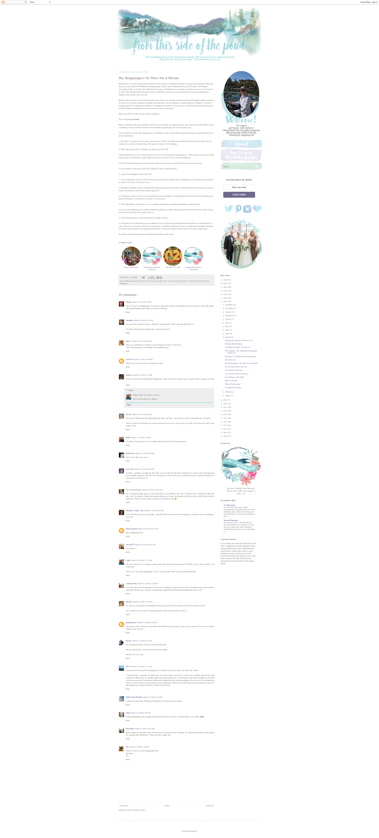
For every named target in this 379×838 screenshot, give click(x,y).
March (227, 337)
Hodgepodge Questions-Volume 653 (152, 268)
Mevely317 (130, 544)
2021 (225, 298)
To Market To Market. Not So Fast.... (238, 347)
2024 (225, 287)
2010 (225, 432)
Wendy (128, 302)
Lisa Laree (130, 469)
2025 (225, 283)
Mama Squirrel (131, 528)
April (227, 333)
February (228, 391)
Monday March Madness (234, 344)
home (165, 281)
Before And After (231, 380)
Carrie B (129, 359)
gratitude (160, 281)
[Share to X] (155, 277)
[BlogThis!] (152, 277)
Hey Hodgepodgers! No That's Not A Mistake (241, 363)
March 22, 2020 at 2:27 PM (152, 697)
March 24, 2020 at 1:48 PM (139, 747)
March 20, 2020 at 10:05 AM (145, 544)
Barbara (129, 601)
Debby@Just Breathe (134, 697)
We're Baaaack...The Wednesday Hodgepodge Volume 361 (241, 351)
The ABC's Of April (173, 267)
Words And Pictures (131, 267)
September (229, 315)
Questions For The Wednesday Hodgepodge (240, 356)
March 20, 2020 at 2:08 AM (154, 510)
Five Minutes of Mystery (234, 370)
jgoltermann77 (131, 622)
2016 (225, 410)
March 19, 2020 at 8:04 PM (142, 414)
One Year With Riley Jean (233, 507)
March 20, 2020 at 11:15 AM (149, 395)
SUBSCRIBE (239, 194)
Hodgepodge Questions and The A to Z (239, 340)
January (228, 395)
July (227, 322)
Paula (128, 713)
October (228, 312)
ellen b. (128, 341)
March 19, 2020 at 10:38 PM (152, 490)
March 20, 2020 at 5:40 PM (142, 601)
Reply (128, 312)
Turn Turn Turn (230, 360)
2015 (225, 414)
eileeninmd (130, 728)
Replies (131, 390)
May (227, 330)
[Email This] (149, 277)
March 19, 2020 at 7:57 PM (142, 375)
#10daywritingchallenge (132, 281)
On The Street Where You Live (236, 366)
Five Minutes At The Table (234, 377)
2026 (225, 280)
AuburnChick (131, 583)
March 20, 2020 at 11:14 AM (141, 560)
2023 (225, 290)
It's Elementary (229, 505)
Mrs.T (128, 666)
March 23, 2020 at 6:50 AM (141, 713)
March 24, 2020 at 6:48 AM (145, 728)
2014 (225, 418)
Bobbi (128, 437)
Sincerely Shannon (231, 520)
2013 (225, 421)
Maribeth (129, 320)
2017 (225, 407)
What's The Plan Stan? (233, 384)
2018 (225, 403)
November (229, 308)
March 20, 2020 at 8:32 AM (148, 528)
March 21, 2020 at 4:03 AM (142, 640)
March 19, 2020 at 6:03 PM (141, 341)
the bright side (183, 281)
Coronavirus (152, 281)
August (228, 319)
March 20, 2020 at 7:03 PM (147, 622)
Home (167, 805)
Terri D (128, 414)
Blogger (193, 831)
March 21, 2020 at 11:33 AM (141, 666)
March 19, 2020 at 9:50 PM (144, 469)
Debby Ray (130, 453)
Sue (127, 747)
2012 (225, 425)
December (229, 304)
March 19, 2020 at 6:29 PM (143, 359)
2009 (225, 436)
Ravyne (129, 640)
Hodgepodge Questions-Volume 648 (193, 268)
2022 (225, 294)
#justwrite (144, 281)
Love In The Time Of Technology (237, 373)
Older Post (210, 805)
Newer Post (123, 805)
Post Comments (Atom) (136, 810)
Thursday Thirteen (195, 281)
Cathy (135, 395)
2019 (225, 400)
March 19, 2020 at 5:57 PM (141, 302)
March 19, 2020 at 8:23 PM (141, 437)
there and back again (231, 522)
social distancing (173, 281)
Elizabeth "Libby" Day (134, 510)
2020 (225, 301)
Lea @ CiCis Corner (133, 490)
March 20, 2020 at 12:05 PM (148, 583)
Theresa (129, 375)
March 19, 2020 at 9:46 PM (145, 453)
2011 (225, 429)
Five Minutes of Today (233, 387)
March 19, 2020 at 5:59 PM (143, 320)
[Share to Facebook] (157, 277)
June (227, 326)
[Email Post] (143, 277)
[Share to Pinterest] (160, 277)
